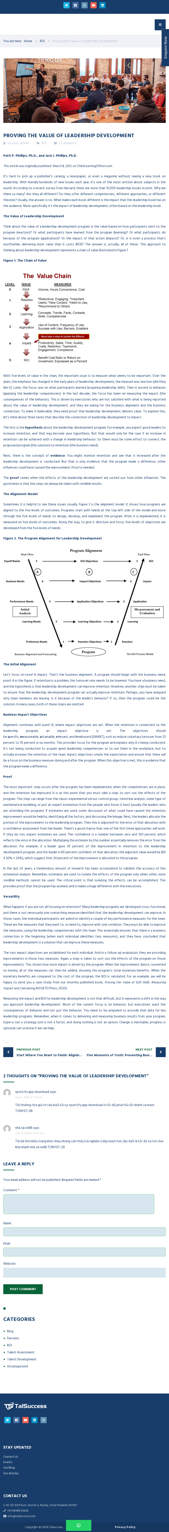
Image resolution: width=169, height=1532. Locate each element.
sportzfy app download (32, 1092)
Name (7, 1223)
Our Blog (9, 1467)
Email (6, 1243)
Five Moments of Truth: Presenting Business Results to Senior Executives (126, 1052)
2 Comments (68, 143)
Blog (10, 1331)
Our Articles (10, 1473)
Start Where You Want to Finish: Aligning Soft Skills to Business (50, 1052)
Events (7, 1462)
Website (9, 1263)
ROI (44, 143)
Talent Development (22, 1359)
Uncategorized (17, 1366)
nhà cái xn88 (23, 1128)
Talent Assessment (21, 1352)
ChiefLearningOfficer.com (94, 166)
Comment (11, 1190)
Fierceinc (13, 1338)
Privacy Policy (125, 1527)
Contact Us (10, 1456)
